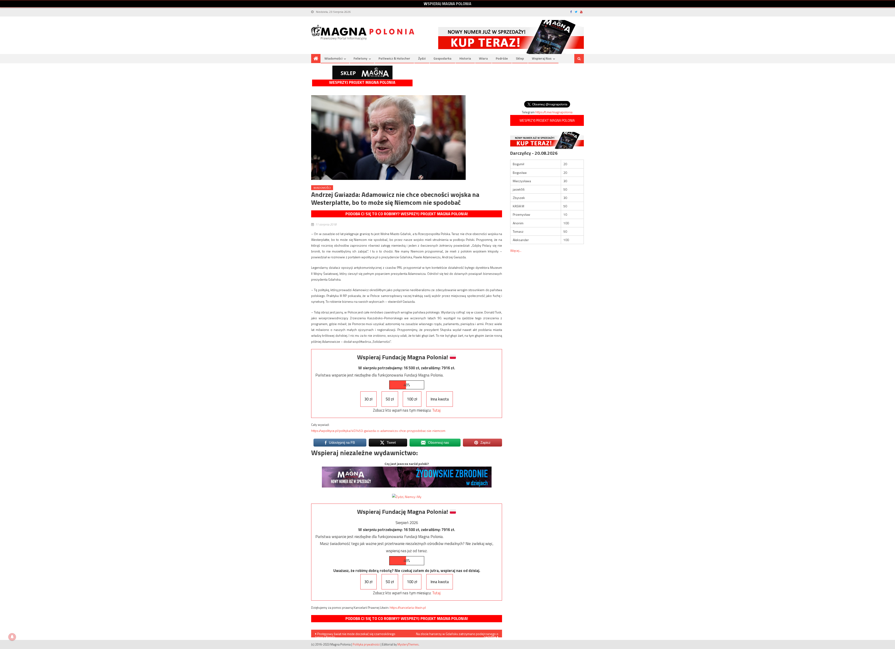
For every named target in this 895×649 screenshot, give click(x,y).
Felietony (360, 58)
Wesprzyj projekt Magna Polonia (362, 82)
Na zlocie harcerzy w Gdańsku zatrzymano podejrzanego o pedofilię (457, 634)
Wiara (483, 58)
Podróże (502, 58)
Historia (465, 58)
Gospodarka (442, 58)
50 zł (390, 399)
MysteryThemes (408, 644)
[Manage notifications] (12, 637)
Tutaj (436, 410)
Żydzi (422, 58)
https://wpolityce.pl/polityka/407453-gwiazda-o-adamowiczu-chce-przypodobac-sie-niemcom (378, 430)
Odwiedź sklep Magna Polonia (362, 72)
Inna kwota (439, 399)
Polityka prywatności (366, 644)
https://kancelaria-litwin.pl (408, 607)
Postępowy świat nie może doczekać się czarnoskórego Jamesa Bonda (355, 634)
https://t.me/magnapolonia (553, 112)
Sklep (520, 58)
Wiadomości (333, 58)
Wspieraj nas (541, 58)
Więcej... (515, 250)
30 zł (368, 399)
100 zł (412, 399)
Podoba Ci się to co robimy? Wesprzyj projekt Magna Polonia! (406, 214)
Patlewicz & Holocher (394, 58)
